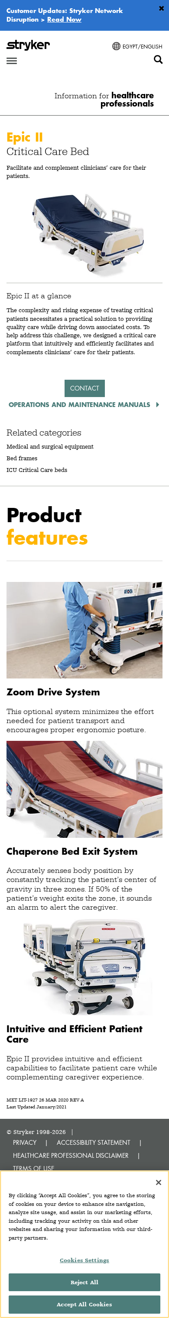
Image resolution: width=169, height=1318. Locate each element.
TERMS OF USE (33, 1168)
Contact (84, 388)
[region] (84, 1244)
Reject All (84, 1282)
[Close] (158, 1182)
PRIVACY (24, 1142)
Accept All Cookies (84, 1304)
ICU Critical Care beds (36, 469)
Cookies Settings (84, 1260)
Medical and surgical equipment (50, 446)
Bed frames (21, 458)
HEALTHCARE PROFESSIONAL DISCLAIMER (71, 1155)
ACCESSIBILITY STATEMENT (93, 1142)
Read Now (64, 19)
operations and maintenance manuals (81, 404)
